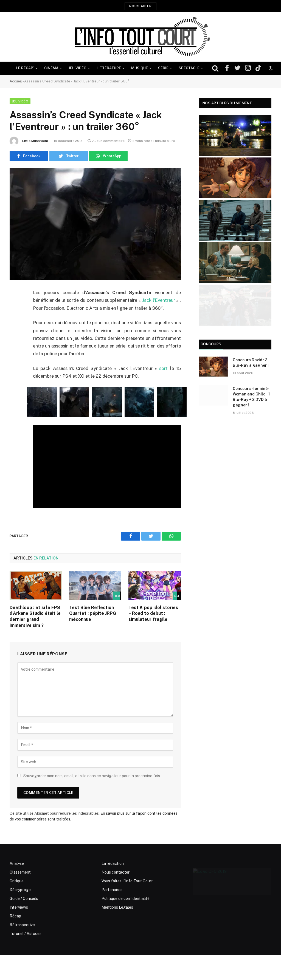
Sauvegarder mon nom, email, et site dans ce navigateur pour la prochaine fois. (92, 776)
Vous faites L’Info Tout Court (127, 881)
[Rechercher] (215, 68)
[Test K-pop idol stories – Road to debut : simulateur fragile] (154, 585)
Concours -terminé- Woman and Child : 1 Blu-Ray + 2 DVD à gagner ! (251, 396)
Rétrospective (22, 925)
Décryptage (20, 890)
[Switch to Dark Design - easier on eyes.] (270, 68)
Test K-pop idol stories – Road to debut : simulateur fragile (153, 613)
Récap (15, 916)
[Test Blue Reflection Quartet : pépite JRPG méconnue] (95, 585)
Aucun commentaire (108, 141)
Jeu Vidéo (77, 68)
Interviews (19, 907)
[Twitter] (15, 320)
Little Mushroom (35, 141)
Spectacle (189, 68)
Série (163, 68)
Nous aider (140, 6)
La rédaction (113, 863)
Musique (139, 68)
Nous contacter (116, 872)
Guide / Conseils (24, 898)
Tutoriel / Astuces (25, 933)
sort (163, 368)
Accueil (16, 81)
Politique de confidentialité (126, 898)
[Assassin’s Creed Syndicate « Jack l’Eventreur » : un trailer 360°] (95, 224)
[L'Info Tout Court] (140, 37)
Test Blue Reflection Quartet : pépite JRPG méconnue (92, 613)
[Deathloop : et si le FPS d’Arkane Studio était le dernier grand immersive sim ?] (36, 585)
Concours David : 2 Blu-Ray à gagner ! (251, 363)
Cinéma (51, 68)
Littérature (109, 68)
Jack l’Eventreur (158, 300)
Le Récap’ (25, 68)
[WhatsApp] (15, 334)
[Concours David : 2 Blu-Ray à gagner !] (213, 367)
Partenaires (112, 890)
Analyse (17, 863)
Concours (211, 344)
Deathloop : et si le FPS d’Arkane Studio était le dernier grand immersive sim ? (35, 616)
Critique (17, 881)
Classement (20, 872)
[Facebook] (15, 307)
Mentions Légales (117, 907)
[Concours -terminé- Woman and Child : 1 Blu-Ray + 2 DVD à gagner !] (213, 395)
